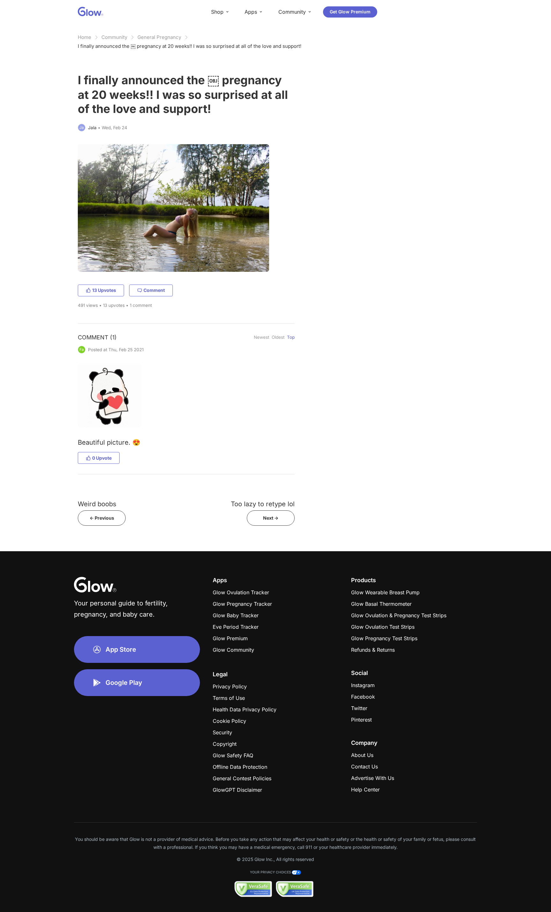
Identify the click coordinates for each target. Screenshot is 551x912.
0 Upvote (102, 458)
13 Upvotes (104, 290)
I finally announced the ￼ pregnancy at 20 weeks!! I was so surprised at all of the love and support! (189, 46)
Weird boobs (97, 504)
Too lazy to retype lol (263, 504)
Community (114, 37)
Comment (154, 290)
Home (84, 37)
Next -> (270, 518)
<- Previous (102, 518)
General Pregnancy (159, 37)
